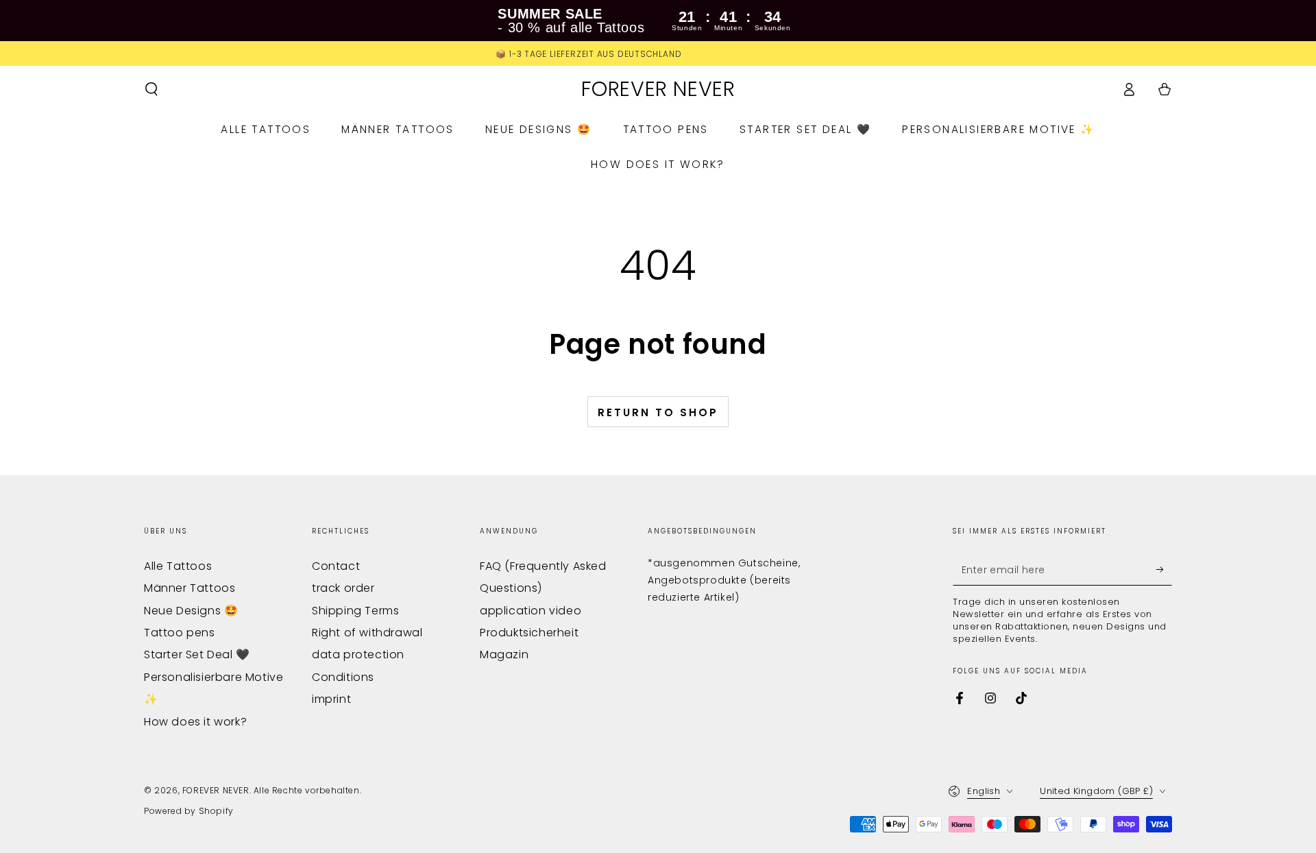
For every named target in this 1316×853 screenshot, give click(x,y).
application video (530, 610)
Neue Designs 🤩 (191, 610)
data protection (358, 654)
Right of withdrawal (367, 632)
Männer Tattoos (189, 588)
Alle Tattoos (178, 566)
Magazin (504, 654)
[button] (151, 89)
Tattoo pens (179, 632)
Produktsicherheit (529, 632)
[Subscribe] (1164, 570)
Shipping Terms (355, 610)
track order (343, 588)
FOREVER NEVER (215, 790)
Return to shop (658, 412)
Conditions (343, 677)
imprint (331, 699)
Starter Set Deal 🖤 (197, 654)
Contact (336, 566)
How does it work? (195, 722)
